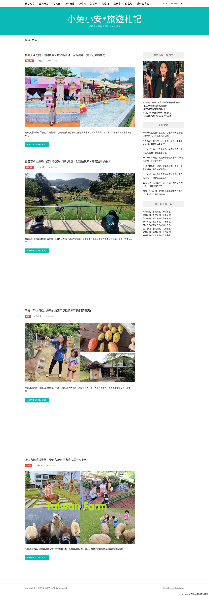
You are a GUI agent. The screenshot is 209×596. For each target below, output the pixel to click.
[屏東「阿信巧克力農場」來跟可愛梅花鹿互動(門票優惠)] (80, 352)
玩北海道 (167, 235)
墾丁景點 (167, 225)
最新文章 (30, 3)
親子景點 (69, 3)
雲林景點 (147, 222)
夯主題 (128, 3)
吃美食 (56, 3)
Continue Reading (36, 144)
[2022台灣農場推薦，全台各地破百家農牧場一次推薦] (80, 507)
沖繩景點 (147, 235)
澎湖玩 (94, 3)
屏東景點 (157, 225)
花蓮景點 (167, 229)
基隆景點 (147, 212)
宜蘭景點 (147, 232)
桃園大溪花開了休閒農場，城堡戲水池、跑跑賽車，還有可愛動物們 (65, 55)
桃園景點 (147, 215)
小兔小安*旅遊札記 (104, 19)
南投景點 (167, 218)
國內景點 (44, 3)
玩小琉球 (147, 229)
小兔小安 (41, 61)
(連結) (168, 113)
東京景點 (157, 235)
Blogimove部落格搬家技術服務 (195, 594)
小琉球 (82, 3)
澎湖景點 (157, 232)
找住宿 (105, 3)
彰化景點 (157, 218)
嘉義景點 (157, 222)
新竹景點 (157, 215)
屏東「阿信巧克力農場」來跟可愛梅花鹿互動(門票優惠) (58, 310)
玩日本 (117, 3)
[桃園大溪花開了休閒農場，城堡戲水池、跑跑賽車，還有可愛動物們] (80, 97)
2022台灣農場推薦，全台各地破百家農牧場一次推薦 (56, 459)
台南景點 (167, 222)
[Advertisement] (80, 285)
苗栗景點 (167, 215)
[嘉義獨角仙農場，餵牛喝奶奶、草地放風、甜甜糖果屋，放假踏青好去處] (80, 203)
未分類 (28, 465)
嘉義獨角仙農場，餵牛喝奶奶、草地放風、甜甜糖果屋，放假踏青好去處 (67, 161)
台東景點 (157, 229)
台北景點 (157, 212)
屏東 (27, 316)
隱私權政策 (143, 3)
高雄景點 (147, 225)
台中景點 (147, 218)
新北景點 (167, 212)
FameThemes (179, 588)
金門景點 (167, 232)
